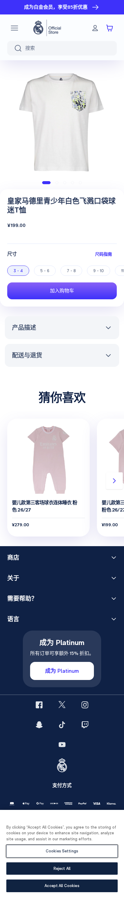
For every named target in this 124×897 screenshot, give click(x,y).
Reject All (62, 868)
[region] (62, 853)
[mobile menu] (14, 28)
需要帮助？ (22, 598)
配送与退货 (27, 355)
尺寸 (12, 254)
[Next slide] (114, 480)
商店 (13, 557)
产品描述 (24, 327)
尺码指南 (103, 254)
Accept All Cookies (62, 885)
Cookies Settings (62, 851)
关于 (13, 578)
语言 (13, 619)
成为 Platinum (62, 671)
